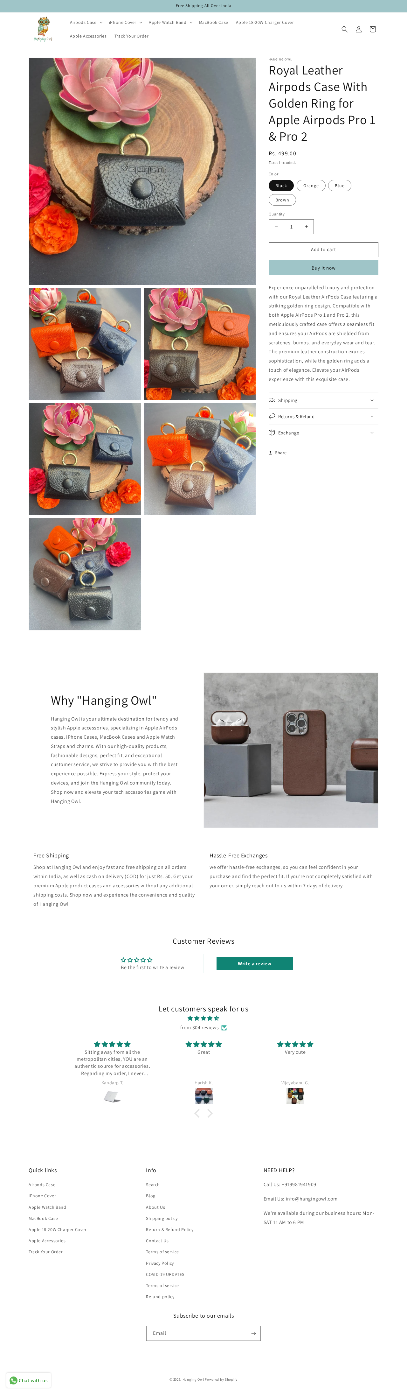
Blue (340, 185)
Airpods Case (42, 1184)
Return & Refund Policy (169, 1229)
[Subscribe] (253, 1333)
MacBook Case (43, 1218)
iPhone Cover (42, 1196)
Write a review (254, 963)
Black (281, 185)
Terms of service (162, 1252)
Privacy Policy (160, 1263)
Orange (311, 185)
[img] (203, 1018)
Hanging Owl (194, 1379)
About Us (155, 1207)
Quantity (277, 214)
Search (153, 1184)
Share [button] (281, 452)
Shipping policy (161, 1218)
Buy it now (324, 267)
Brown (282, 200)
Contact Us (157, 1240)
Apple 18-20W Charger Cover (58, 1229)
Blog (150, 1196)
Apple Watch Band (47, 1207)
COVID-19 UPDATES (165, 1274)
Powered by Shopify (221, 1379)
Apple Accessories (47, 1240)
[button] (85, 22)
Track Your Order (46, 1252)
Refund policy (160, 1296)
